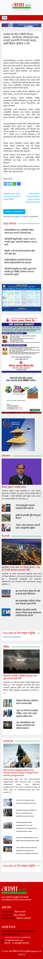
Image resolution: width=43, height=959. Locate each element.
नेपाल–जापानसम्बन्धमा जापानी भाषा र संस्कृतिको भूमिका (28, 526)
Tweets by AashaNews (12, 637)
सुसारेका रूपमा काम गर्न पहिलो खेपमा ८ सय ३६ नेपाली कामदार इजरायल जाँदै (21, 568)
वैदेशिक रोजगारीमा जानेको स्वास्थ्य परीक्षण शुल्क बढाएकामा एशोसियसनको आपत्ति (28, 612)
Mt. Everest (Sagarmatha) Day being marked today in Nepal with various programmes (20, 772)
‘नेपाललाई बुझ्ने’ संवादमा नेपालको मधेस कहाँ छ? (25, 507)
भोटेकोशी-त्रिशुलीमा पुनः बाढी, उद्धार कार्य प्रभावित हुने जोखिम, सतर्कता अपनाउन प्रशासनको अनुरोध (20, 271)
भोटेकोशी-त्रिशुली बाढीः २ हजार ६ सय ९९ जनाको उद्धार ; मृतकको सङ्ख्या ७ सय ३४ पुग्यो (20, 242)
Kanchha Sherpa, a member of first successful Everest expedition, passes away (26, 813)
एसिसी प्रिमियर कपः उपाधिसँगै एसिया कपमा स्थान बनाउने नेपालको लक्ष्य (19, 231)
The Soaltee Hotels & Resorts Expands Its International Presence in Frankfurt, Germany (27, 850)
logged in (18, 216)
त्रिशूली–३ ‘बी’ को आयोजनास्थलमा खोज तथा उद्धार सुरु (19, 252)
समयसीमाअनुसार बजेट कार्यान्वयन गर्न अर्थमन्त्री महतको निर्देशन (11, 196)
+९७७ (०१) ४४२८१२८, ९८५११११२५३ (17, 937)
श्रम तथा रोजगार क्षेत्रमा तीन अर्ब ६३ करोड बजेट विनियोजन (28, 592)
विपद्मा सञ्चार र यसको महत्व (14, 487)
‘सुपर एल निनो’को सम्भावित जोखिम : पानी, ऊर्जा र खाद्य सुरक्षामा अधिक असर (27, 713)
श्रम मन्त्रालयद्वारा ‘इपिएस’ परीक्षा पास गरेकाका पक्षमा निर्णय (28, 602)
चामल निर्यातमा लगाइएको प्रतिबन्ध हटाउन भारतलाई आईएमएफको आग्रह (32, 198)
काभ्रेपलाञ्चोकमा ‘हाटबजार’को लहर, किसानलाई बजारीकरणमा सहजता (18, 261)
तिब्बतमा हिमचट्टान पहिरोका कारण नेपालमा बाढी (27, 702)
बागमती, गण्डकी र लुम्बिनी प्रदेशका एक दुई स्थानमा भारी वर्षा (20, 677)
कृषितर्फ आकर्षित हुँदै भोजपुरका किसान (28, 516)
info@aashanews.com (14, 940)
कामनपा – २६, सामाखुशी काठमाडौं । (17, 943)
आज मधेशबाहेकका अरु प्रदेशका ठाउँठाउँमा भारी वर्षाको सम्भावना (25, 725)
